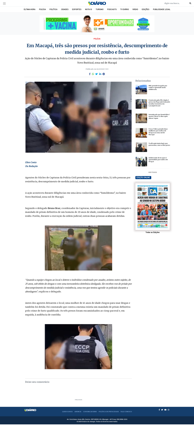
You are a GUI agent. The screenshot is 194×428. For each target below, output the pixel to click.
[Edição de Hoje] (152, 206)
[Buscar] (190, 3)
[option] (97, 23)
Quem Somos (67, 411)
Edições (145, 9)
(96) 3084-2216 (122, 419)
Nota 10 (88, 9)
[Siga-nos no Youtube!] (165, 410)
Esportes (76, 9)
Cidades (64, 9)
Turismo (100, 9)
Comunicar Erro (90, 411)
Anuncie (77, 411)
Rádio (135, 9)
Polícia (42, 9)
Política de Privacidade (109, 411)
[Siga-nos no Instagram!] (168, 410)
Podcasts (112, 9)
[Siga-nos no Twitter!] (162, 410)
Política (53, 9)
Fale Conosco (126, 411)
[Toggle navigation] (4, 3)
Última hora (29, 9)
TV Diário (124, 9)
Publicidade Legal (161, 9)
